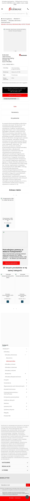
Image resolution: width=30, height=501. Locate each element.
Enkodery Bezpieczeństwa (13, 377)
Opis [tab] (15, 106)
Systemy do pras (9, 409)
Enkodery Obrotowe (11, 355)
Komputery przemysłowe (11, 397)
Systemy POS (8, 406)
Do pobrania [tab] (15, 118)
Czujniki (6, 380)
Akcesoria (8, 373)
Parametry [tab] (15, 112)
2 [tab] (16, 51)
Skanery (6, 403)
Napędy (6, 412)
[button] (11, 263)
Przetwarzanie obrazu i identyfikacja (11, 393)
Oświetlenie (7, 383)
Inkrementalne (10, 361)
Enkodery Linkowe (10, 370)
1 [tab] (14, 51)
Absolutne (9, 358)
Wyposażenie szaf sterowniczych (14, 386)
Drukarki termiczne (9, 389)
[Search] (26, 13)
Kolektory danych (9, 400)
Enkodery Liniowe (10, 364)
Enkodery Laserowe (11, 367)
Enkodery (6, 352)
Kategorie (5, 345)
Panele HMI (7, 416)
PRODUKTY (6, 348)
